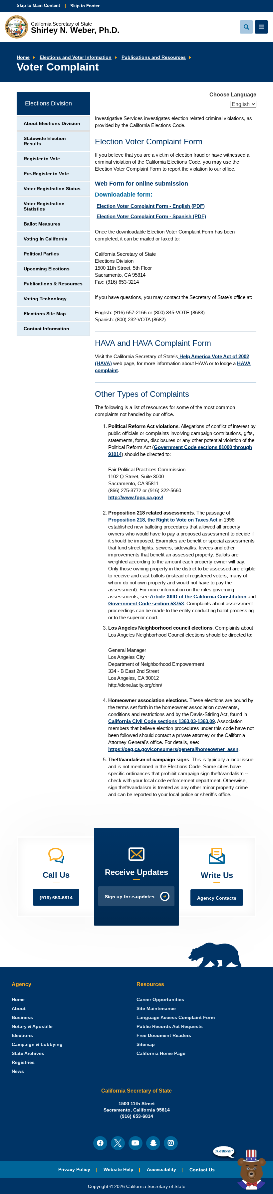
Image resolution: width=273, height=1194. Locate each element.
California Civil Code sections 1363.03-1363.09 (161, 721)
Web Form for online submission (141, 183)
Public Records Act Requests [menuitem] (169, 1026)
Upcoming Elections (47, 268)
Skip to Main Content (38, 5)
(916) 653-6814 (56, 897)
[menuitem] (18, 999)
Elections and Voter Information (76, 57)
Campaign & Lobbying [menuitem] (37, 1044)
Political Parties (41, 253)
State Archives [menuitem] (28, 1053)
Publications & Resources (53, 283)
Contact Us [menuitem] (202, 1169)
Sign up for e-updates (129, 896)
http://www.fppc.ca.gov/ (135, 497)
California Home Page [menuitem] (160, 1053)
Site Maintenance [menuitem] (156, 1008)
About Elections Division (52, 123)
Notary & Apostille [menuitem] (32, 1026)
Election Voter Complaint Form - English (151, 206)
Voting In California (45, 238)
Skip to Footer (85, 5)
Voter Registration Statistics (44, 206)
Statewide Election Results (45, 141)
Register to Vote (42, 158)
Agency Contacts (216, 898)
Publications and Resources (154, 57)
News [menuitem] (18, 1071)
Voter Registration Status (52, 188)
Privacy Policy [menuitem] (74, 1169)
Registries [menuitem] (23, 1062)
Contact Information (46, 328)
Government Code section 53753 (146, 603)
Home (23, 57)
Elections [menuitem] (22, 1035)
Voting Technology (45, 298)
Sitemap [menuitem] (145, 1044)
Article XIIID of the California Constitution (198, 596)
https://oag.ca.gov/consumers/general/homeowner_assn (173, 749)
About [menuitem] (19, 1008)
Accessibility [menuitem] (161, 1169)
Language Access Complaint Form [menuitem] (175, 1017)
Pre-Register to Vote (46, 173)
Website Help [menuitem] (119, 1169)
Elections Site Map (45, 313)
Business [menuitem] (22, 1017)
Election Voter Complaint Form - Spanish (151, 216)
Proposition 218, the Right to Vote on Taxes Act (162, 519)
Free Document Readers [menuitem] (163, 1035)
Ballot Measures (42, 224)
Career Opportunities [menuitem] (160, 999)
